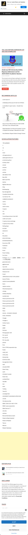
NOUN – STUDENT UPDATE (10, 313)
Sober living (5, 369)
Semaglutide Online (7, 362)
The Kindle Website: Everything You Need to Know (15, 467)
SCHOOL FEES (6, 359)
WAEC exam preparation (9, 406)
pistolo (4, 342)
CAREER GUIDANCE (8, 199)
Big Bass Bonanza (7, 184)
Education (5, 235)
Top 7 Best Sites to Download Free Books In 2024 (15, 472)
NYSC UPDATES (7, 315)
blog (4, 187)
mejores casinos (6, 286)
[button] (26, 510)
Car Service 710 (6, 196)
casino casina (6, 206)
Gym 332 (5, 266)
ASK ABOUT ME (7, 174)
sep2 (4, 364)
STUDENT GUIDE (7, 374)
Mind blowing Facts (7, 288)
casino (4, 201)
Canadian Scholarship (8, 194)
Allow (23, 7)
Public (4, 349)
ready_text (5, 352)
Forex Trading (6, 252)
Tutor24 (5, 391)
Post (4, 345)
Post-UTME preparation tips (10, 347)
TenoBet (5, 381)
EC (3, 233)
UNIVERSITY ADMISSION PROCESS (8, 67)
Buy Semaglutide (7, 191)
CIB (3, 213)
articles (4, 172)
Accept (14, 522)
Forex (4, 250)
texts (4, 386)
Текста (4, 423)
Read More (5, 88)
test (3, 384)
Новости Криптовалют (8, 418)
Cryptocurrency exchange (9, 221)
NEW (4, 308)
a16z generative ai (7, 155)
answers (5, 167)
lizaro (4, 284)
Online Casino (6, 323)
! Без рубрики (6, 143)
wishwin (5, 413)
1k (3, 148)
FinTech (4, 248)
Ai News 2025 (6, 162)
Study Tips (5, 376)
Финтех (4, 425)
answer (4, 165)
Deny (14, 526)
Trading (4, 389)
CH (3, 211)
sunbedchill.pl (6, 379)
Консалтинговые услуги (9, 415)
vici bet (4, 398)
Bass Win (5, 177)
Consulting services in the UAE (10, 216)
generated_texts (6, 262)
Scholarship (5, 357)
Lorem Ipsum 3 (6, 99)
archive (4, 169)
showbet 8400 (6, 367)
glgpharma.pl (6, 264)
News (4, 310)
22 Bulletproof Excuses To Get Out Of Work (13, 102)
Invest (4, 274)
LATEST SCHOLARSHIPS (9, 281)
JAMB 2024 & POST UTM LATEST (11, 276)
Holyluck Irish (6, 271)
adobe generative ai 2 (8, 157)
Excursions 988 (6, 243)
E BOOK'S (5, 231)
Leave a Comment (5, 75)
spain (4, 371)
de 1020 (5, 228)
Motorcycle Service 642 (8, 305)
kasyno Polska (6, 279)
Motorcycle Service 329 (8, 298)
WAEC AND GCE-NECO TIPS (10, 403)
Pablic (4, 325)
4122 (4, 152)
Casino (4, 204)
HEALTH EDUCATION (8, 269)
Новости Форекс (7, 420)
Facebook (5, 245)
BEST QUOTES (6, 179)
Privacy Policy (14, 533)
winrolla (5, 410)
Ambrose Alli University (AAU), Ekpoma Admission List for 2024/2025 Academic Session (12, 72)
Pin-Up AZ (5, 335)
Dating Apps (6, 226)
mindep (4, 291)
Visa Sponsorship (7, 401)
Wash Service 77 (7, 408)
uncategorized (6, 393)
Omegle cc (5, 320)
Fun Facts (5, 255)
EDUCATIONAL (7, 238)
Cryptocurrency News (8, 223)
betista (4, 182)
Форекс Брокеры (7, 428)
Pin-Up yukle (6, 340)
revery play (5, 354)
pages (4, 327)
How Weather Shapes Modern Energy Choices (14, 133)
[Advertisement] (14, 32)
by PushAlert (4, 8)
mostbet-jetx (6, 296)
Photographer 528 (7, 332)
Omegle (4, 318)
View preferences (14, 530)
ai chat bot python (7, 160)
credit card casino (7, 218)
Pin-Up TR (5, 337)
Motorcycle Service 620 (8, 303)
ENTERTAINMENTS (7, 240)
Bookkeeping (6, 189)
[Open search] (24, 13)
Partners (5, 330)
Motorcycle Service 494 (8, 301)
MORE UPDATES (7, 293)
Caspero (5, 209)
